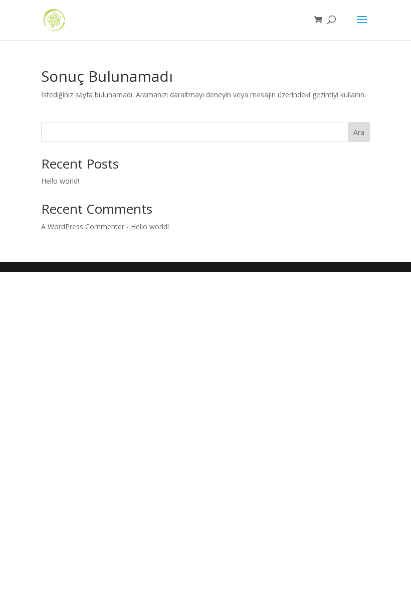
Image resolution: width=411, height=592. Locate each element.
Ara (358, 132)
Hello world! (60, 181)
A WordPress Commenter (82, 226)
